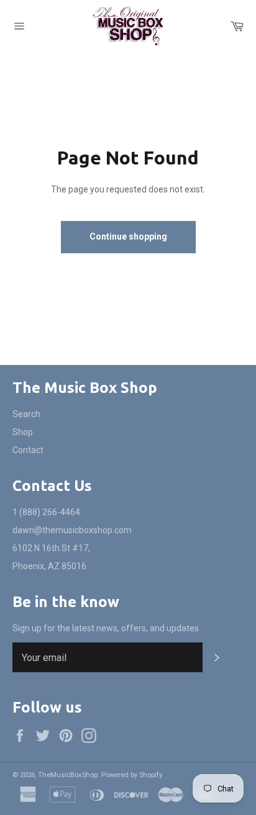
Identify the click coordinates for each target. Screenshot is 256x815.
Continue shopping (128, 236)
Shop (22, 432)
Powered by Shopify (131, 775)
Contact (27, 450)
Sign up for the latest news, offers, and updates (105, 628)
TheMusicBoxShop (68, 775)
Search (26, 414)
